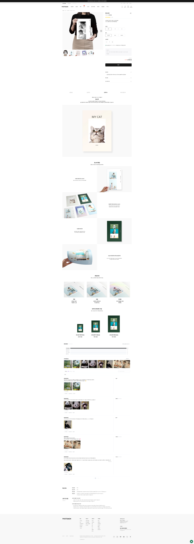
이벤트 (127, 3)
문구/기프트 (93, 6)
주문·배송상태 (81, 523)
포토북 (77, 6)
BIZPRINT (69, 3)
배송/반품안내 (123, 92)
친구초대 (87, 525)
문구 (92, 526)
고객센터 (130, 3)
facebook (114, 537)
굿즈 (84, 6)
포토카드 (68, 10)
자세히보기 (63, 500)
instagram (117, 537)
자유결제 (81, 526)
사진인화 (72, 6)
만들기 (118, 64)
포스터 (71, 10)
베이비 (98, 6)
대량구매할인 (87, 520)
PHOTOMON (64, 3)
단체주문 (99, 525)
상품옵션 (71, 92)
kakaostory (130, 537)
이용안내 (99, 522)
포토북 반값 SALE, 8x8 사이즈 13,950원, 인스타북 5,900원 (97, 1)
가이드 (107, 6)
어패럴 (92, 529)
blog (120, 537)
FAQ (80, 522)
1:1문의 (81, 528)
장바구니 (125, 7)
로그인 (121, 3)
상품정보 (88, 92)
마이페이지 (131, 7)
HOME (63, 10)
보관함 (128, 7)
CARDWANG (74, 3)
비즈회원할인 (87, 522)
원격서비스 (81, 525)
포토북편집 (99, 523)
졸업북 (98, 526)
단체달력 (99, 528)
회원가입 (124, 3)
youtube (124, 537)
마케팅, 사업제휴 (88, 523)
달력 (92, 525)
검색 (122, 7)
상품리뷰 (105, 92)
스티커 (88, 6)
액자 (80, 6)
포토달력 (103, 6)
